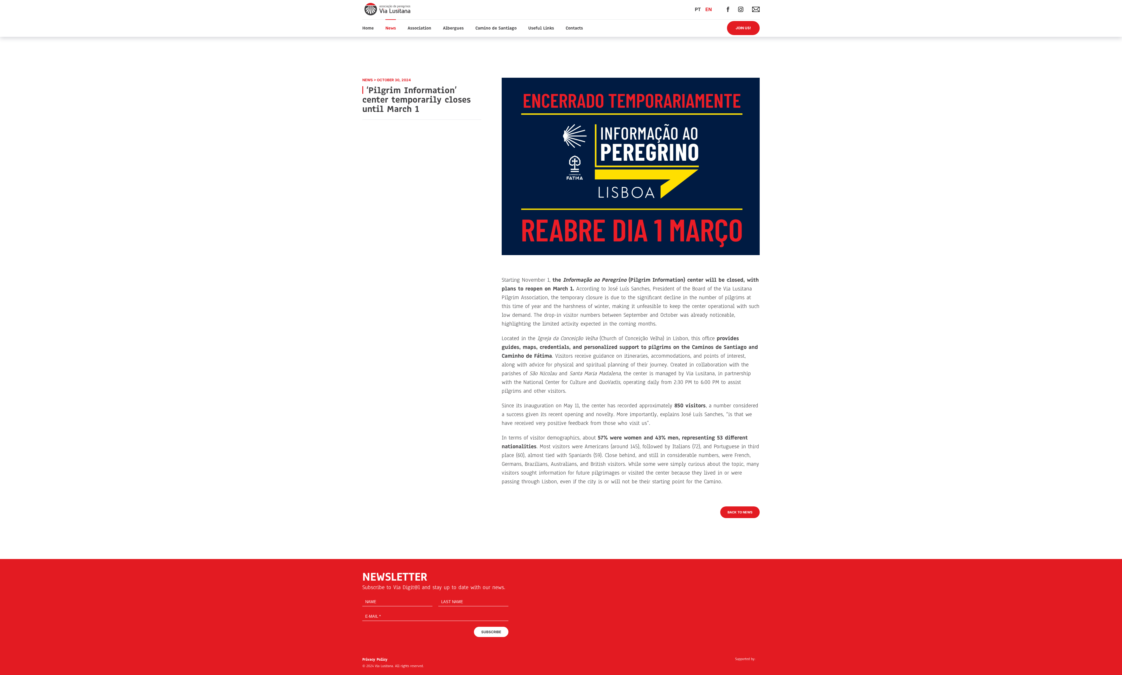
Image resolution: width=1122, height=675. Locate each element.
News (390, 28)
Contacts (574, 28)
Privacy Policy (374, 659)
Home (368, 28)
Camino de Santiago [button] (496, 28)
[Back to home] (387, 9)
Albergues (453, 28)
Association (419, 28)
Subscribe (491, 632)
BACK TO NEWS (740, 512)
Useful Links (541, 28)
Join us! (743, 28)
